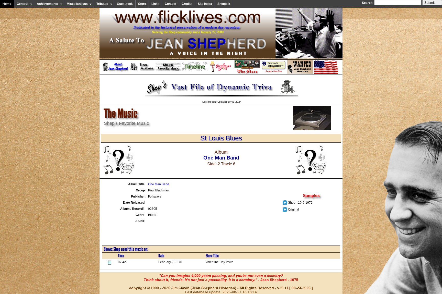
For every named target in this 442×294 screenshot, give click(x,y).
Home (7, 4)
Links (155, 4)
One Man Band (158, 184)
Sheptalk (223, 4)
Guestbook (125, 4)
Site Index (205, 4)
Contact (170, 4)
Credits (187, 4)
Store (142, 4)
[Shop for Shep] (247, 73)
